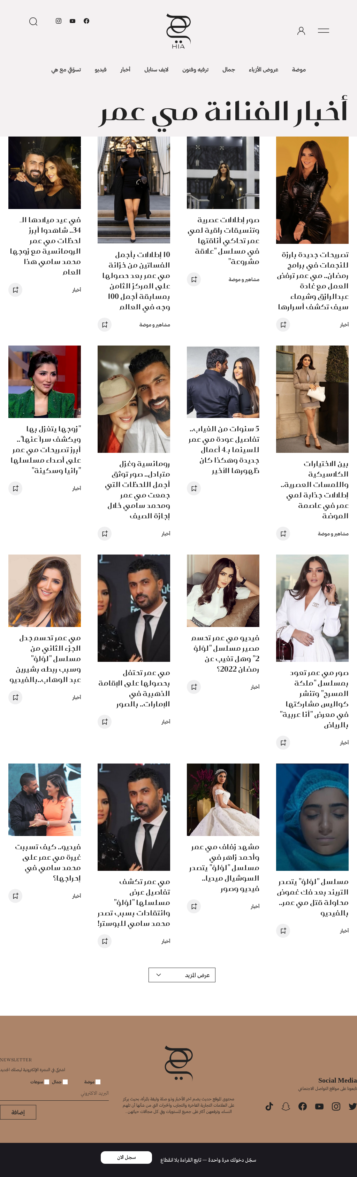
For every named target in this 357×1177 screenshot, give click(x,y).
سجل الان (126, 1157)
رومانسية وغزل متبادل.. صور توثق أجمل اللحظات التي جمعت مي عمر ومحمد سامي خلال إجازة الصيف (137, 489)
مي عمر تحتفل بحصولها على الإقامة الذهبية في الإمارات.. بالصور (134, 688)
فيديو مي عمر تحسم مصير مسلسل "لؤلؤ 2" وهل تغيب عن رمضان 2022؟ (225, 653)
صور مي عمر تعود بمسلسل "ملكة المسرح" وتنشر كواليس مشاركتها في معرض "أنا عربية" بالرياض (314, 698)
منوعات (37, 1081)
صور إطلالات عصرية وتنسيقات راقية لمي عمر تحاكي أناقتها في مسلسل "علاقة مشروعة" (223, 240)
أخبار (125, 69)
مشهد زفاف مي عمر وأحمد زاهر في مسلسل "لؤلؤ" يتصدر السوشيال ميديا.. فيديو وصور (224, 867)
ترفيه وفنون (195, 69)
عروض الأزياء (263, 69)
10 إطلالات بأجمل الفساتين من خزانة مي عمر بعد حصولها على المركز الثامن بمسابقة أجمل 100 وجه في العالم (136, 280)
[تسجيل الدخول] (301, 31)
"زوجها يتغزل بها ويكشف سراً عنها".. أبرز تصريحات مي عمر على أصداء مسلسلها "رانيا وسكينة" (45, 449)
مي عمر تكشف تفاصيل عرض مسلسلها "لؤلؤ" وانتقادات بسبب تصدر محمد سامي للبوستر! (134, 902)
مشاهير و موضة (244, 279)
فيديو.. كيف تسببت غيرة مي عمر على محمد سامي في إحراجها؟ (48, 862)
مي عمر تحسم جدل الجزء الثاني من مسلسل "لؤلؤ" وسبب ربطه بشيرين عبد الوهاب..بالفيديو (45, 658)
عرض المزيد (197, 974)
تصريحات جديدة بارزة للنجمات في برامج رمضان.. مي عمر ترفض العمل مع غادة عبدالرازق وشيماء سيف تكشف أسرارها (313, 280)
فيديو (101, 69)
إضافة (18, 1112)
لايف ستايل (156, 69)
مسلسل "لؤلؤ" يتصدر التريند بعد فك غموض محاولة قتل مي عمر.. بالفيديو (313, 897)
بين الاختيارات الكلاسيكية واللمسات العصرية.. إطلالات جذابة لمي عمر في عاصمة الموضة (315, 489)
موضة (299, 69)
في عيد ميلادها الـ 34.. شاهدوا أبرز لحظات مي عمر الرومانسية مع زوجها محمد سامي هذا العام (45, 245)
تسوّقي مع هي (66, 69)
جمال (228, 69)
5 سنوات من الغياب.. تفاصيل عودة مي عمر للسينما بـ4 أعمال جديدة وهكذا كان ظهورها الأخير (224, 449)
